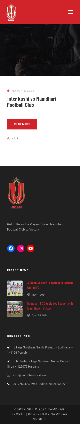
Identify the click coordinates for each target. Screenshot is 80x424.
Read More (22, 124)
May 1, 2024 (39, 294)
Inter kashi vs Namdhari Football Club (31, 102)
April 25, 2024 (40, 315)
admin (15, 138)
